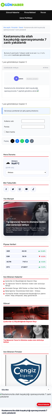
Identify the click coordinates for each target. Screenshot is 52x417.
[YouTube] (26, 189)
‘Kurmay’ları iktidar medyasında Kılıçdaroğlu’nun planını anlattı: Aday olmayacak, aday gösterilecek (25, 294)
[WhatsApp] (22, 141)
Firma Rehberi (30, 12)
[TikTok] (33, 189)
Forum (43, 12)
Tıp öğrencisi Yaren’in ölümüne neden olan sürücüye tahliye (25, 285)
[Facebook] (17, 141)
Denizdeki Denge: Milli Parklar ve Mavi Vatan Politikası (25, 288)
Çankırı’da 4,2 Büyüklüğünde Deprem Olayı (21, 281)
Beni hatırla (10, 132)
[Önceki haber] (39, 206)
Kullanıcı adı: (9, 121)
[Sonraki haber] (45, 206)
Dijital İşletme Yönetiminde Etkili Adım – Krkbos (22, 291)
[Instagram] (19, 189)
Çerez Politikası (26, 18)
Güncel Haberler (12, 12)
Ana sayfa (7, 27)
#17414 (45, 68)
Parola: (7, 127)
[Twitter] (12, 141)
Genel (21, 27)
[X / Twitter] (13, 189)
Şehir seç (10, 168)
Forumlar (14, 27)
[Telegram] (27, 141)
